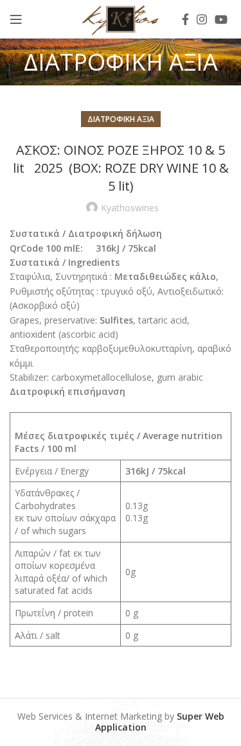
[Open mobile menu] (16, 19)
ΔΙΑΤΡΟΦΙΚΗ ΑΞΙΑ (120, 119)
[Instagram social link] (202, 19)
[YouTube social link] (221, 19)
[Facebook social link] (185, 19)
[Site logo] (120, 18)
